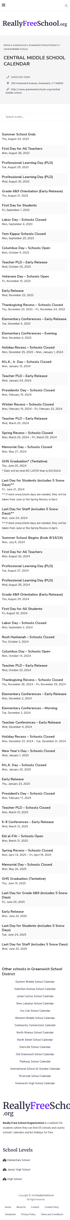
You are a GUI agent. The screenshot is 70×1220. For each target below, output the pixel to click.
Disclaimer (10, 1214)
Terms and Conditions (52, 1214)
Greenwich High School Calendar (35, 1083)
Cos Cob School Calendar (35, 1011)
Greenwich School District (43, 45)
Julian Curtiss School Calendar (35, 996)
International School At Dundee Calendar (35, 1069)
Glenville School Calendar (35, 1047)
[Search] (66, 5)
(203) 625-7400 (20, 77)
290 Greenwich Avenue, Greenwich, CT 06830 (37, 83)
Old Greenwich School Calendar (35, 1054)
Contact (35, 1207)
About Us (21, 1207)
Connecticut (20, 45)
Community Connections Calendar (35, 1025)
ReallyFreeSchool (45, 1195)
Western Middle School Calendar (35, 1018)
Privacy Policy (28, 1214)
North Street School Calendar (35, 1040)
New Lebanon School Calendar (35, 1004)
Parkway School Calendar (35, 1062)
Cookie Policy (52, 1207)
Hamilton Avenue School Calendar (35, 989)
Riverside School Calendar (35, 1076)
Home (7, 45)
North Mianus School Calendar (35, 1033)
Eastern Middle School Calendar (35, 982)
